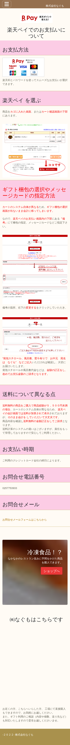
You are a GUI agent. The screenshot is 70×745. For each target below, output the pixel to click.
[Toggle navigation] (6, 4)
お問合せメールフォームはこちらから (24, 519)
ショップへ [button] (51, 570)
